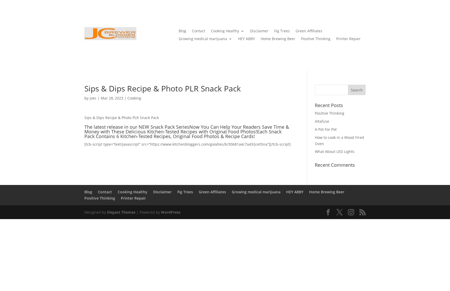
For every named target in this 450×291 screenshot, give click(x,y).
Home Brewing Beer (278, 39)
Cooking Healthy (225, 31)
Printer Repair (348, 39)
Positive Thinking (315, 39)
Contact (198, 31)
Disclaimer (259, 31)
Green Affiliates (309, 31)
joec (93, 98)
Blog (182, 31)
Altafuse (322, 121)
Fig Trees (282, 31)
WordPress (170, 212)
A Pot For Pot (326, 129)
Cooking (134, 98)
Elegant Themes (121, 212)
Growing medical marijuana (203, 39)
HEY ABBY (246, 39)
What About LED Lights (334, 151)
